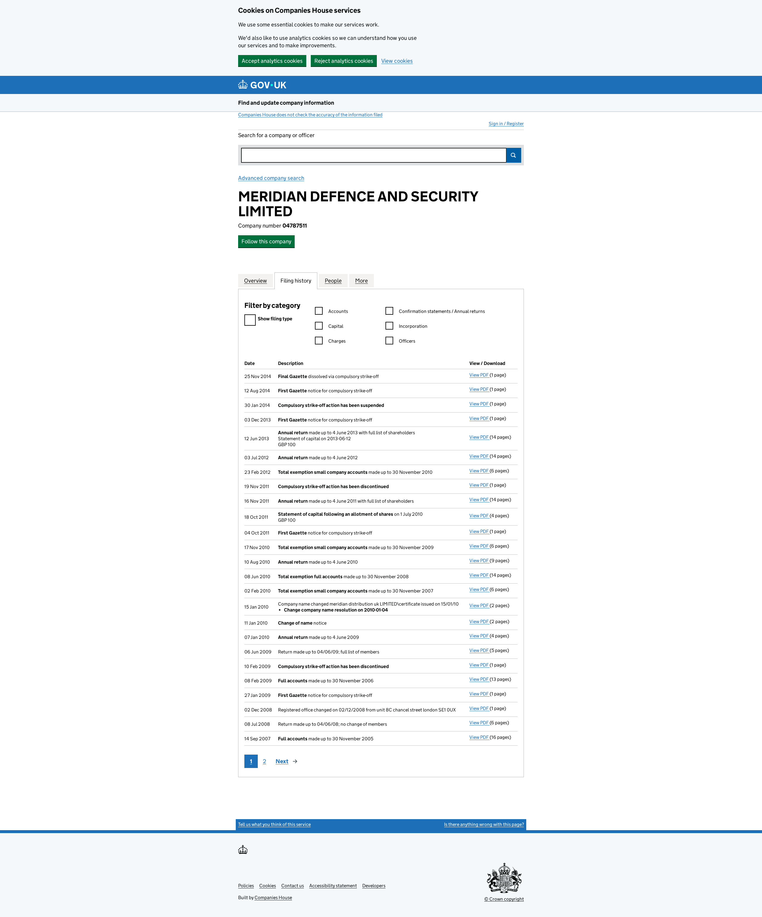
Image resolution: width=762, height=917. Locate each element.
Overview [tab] (255, 280)
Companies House (273, 897)
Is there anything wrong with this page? (484, 824)
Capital (335, 326)
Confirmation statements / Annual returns (442, 311)
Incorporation (413, 326)
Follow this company (266, 241)
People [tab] (333, 280)
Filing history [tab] (295, 280)
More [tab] (361, 280)
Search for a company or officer (276, 135)
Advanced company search (271, 178)
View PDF (479, 375)
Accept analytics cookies (272, 60)
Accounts (338, 311)
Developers (373, 885)
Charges (337, 341)
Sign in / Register (506, 123)
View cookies (397, 61)
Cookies (267, 885)
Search (513, 155)
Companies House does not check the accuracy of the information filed (310, 114)
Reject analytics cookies (343, 60)
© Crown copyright (504, 899)
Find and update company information (286, 102)
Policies (246, 885)
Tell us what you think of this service (274, 824)
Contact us (292, 885)
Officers (407, 341)
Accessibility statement (333, 885)
